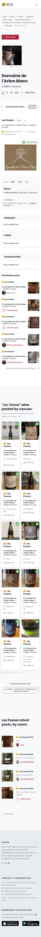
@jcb (22, 745)
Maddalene (10, 657)
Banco (28, 559)
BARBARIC (29, 509)
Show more (9, 814)
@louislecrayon (13, 327)
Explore (12, 17)
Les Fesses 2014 (26, 737)
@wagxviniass (12, 310)
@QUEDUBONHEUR (27, 762)
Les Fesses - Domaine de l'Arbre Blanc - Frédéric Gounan (20, 690)
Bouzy (28, 459)
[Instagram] (2, 863)
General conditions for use (19, 898)
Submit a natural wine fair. (15, 891)
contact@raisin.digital (13, 894)
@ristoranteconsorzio (15, 345)
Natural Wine (11, 914)
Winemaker (10, 37)
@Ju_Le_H (11, 293)
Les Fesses (7, 445)
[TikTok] (5, 863)
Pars (8, 559)
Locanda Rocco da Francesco (28, 659)
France (20, 17)
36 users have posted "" (21, 368)
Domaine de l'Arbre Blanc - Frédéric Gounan (19, 23)
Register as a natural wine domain (18, 888)
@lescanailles (25, 799)
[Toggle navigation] (36, 4)
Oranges (8, 26)
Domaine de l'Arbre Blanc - (19, 126)
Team (4, 898)
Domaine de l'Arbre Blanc (16, 106)
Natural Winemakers (22, 20)
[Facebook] (8, 863)
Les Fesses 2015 (26, 754)
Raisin (5, 17)
